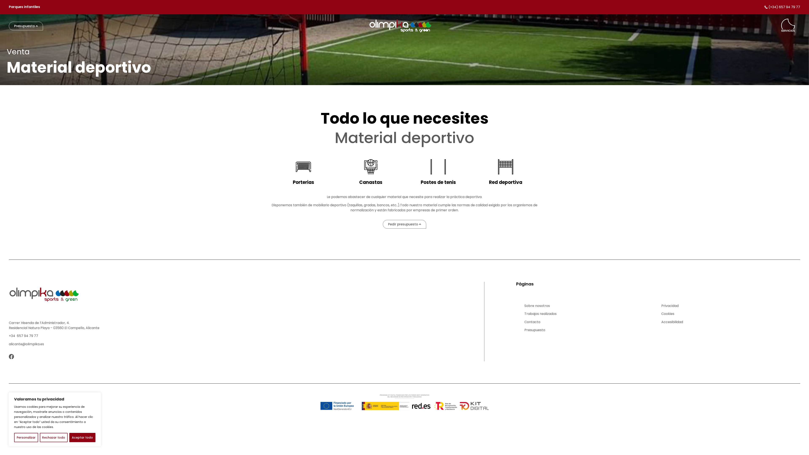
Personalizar (26, 437)
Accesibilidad (672, 322)
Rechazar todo (53, 437)
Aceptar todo (82, 437)
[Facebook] (11, 356)
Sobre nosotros (537, 305)
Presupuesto (534, 330)
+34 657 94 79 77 (23, 335)
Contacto (532, 322)
